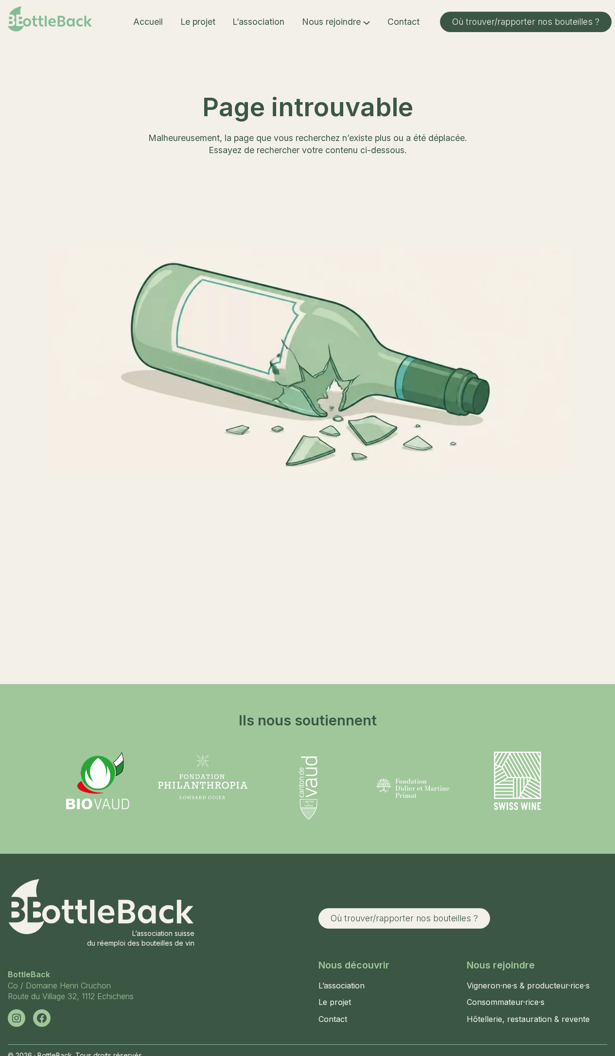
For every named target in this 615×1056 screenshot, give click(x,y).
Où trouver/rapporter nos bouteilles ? (525, 22)
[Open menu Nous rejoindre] (366, 22)
